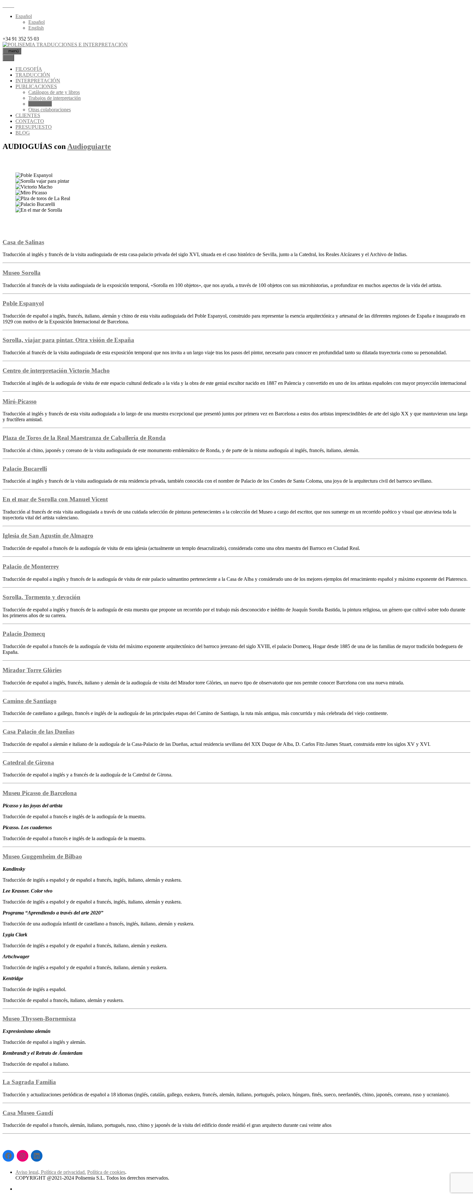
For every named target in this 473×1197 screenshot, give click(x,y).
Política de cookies (106, 1172)
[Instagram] (22, 1156)
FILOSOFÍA (28, 69)
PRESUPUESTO (33, 127)
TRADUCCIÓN (32, 75)
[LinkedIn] (36, 1156)
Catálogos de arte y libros (54, 92)
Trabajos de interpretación (54, 98)
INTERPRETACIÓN (37, 80)
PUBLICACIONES (36, 86)
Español (23, 16)
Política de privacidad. (63, 1172)
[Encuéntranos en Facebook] (8, 5)
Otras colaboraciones (49, 109)
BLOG (22, 132)
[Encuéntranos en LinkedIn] (12, 5)
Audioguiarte (89, 146)
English (36, 28)
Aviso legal (26, 1172)
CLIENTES (27, 115)
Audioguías (40, 104)
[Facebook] (8, 1156)
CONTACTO (29, 121)
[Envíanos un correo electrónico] (4, 5)
